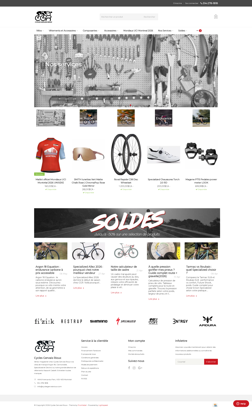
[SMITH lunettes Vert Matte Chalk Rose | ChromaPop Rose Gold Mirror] (88, 154)
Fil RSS (84, 378)
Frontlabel (82, 405)
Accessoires (110, 30)
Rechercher (149, 17)
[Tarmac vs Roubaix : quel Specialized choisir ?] (201, 252)
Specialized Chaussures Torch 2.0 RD (164, 181)
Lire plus (40, 295)
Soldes (181, 30)
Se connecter (191, 3)
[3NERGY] (180, 321)
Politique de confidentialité (92, 361)
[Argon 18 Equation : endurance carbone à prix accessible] (50, 252)
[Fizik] (44, 321)
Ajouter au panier (49, 193)
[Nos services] (126, 70)
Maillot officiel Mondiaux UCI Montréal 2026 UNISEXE (51, 181)
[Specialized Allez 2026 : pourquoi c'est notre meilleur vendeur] (88, 252)
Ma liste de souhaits (136, 354)
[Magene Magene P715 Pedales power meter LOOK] (201, 154)
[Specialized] (126, 321)
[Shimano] (99, 321)
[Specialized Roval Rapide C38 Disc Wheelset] (126, 154)
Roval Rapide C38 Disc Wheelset (126, 181)
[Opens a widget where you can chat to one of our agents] (241, 404)
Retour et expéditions (90, 368)
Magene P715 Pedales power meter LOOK (201, 181)
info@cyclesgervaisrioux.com (49, 386)
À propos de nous (88, 354)
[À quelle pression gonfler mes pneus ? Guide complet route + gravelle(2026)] (163, 252)
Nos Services (164, 30)
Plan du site (86, 371)
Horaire (84, 347)
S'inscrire (177, 3)
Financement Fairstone (91, 350)
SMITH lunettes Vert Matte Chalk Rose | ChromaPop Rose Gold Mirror (88, 182)
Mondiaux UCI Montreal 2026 (138, 30)
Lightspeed (103, 405)
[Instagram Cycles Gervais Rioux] (135, 368)
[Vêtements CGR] (153, 321)
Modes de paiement (89, 364)
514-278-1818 (210, 3)
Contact (84, 375)
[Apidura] (207, 321)
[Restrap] (71, 321)
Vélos (39, 30)
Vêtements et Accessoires (62, 30)
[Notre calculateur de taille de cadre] (126, 252)
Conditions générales (90, 357)
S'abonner (211, 362)
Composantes (90, 30)
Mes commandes (135, 350)
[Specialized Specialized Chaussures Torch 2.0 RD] (163, 154)
